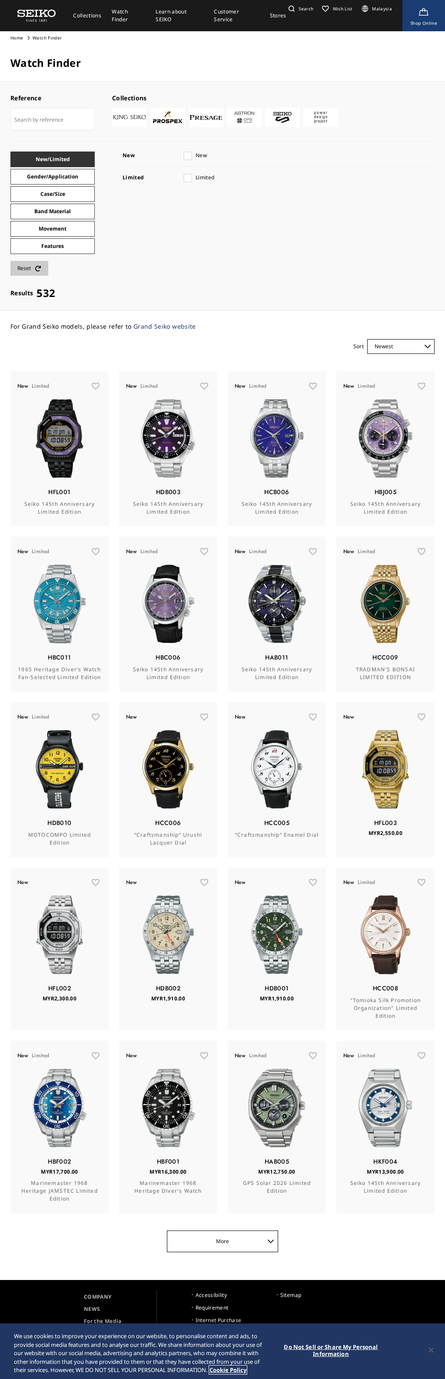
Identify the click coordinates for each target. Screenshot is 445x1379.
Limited (205, 177)
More (222, 1241)
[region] (222, 1351)
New (201, 155)
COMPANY (97, 1296)
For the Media (103, 1321)
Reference (25, 98)
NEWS (92, 1309)
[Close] (431, 1350)
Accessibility (211, 1295)
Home (16, 38)
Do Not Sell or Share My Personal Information (331, 1350)
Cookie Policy (227, 1370)
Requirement (212, 1307)
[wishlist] (96, 386)
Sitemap (290, 1295)
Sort (358, 346)
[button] (299, 8)
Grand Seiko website (164, 326)
